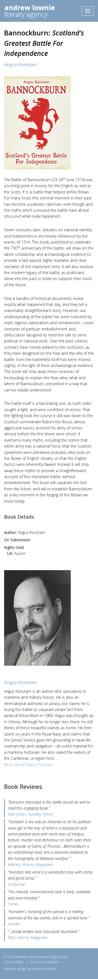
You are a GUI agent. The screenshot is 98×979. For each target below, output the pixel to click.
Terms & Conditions (44, 962)
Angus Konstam (20, 65)
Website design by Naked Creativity (30, 968)
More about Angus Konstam (28, 764)
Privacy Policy (13, 962)
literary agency (29, 11)
